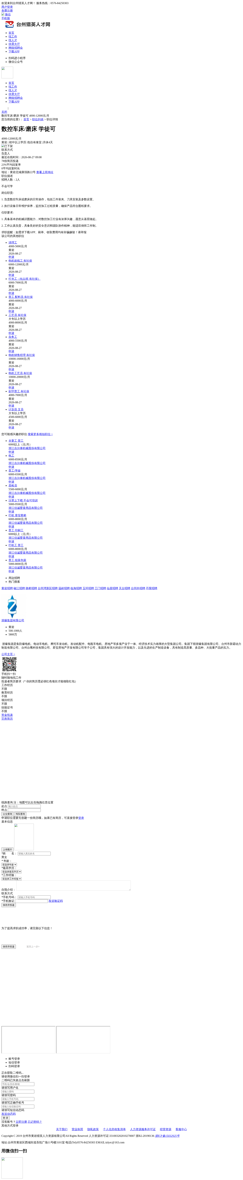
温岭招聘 (64, 588)
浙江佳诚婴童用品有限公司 (26, 507)
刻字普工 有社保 (19, 391)
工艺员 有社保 (17, 315)
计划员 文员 (16, 409)
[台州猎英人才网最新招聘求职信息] (28, 27)
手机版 (5, 18)
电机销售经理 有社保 (22, 355)
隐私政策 (93, 1129)
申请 (11, 256)
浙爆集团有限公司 (12, 620)
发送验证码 (56, 900)
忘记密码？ (35, 1121)
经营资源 (165, 1129)
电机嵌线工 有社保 (20, 260)
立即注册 (21, 1121)
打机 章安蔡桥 (17, 515)
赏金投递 (7, 714)
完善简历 (7, 718)
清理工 (13, 242)
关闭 (4, 111)
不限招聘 (151, 588)
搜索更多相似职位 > (40, 434)
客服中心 (181, 1129)
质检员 (13, 485)
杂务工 (13, 336)
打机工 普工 (16, 545)
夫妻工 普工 (16, 440)
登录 (81, 817)
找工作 (13, 36)
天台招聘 (124, 588)
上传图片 (7, 849)
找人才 (13, 40)
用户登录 (7, 6)
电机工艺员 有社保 (20, 373)
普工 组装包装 (17, 560)
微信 (8, 14)
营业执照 (77, 1129)
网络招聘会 (16, 47)
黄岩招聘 (7, 588)
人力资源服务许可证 (143, 1129)
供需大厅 (14, 44)
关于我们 (61, 1129)
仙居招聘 (112, 588)
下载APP (14, 51)
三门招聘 (100, 588)
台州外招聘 (138, 588)
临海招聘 (76, 588)
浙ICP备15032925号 (167, 1135)
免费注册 (7, 10)
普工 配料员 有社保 (21, 296)
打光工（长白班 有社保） (25, 278)
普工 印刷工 (16, 530)
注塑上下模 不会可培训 (23, 500)
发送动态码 (8, 1113)
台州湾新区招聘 (48, 588)
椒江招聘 (19, 588)
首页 (11, 32)
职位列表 (38, 119)
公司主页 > (8, 654)
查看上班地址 (44, 172)
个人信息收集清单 (114, 1129)
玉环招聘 (88, 588)
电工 (11, 455)
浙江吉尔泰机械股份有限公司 (27, 448)
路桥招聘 (31, 588)
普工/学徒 (15, 470)
